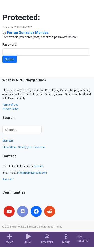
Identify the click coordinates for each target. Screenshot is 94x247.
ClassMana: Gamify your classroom (23, 147)
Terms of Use (10, 104)
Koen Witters (19, 226)
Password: (9, 44)
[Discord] (22, 211)
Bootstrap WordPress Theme (45, 226)
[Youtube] (9, 211)
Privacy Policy (10, 108)
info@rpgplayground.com (32, 172)
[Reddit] (49, 211)
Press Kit (7, 179)
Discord (38, 166)
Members (8, 140)
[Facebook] (36, 211)
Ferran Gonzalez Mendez (28, 33)
